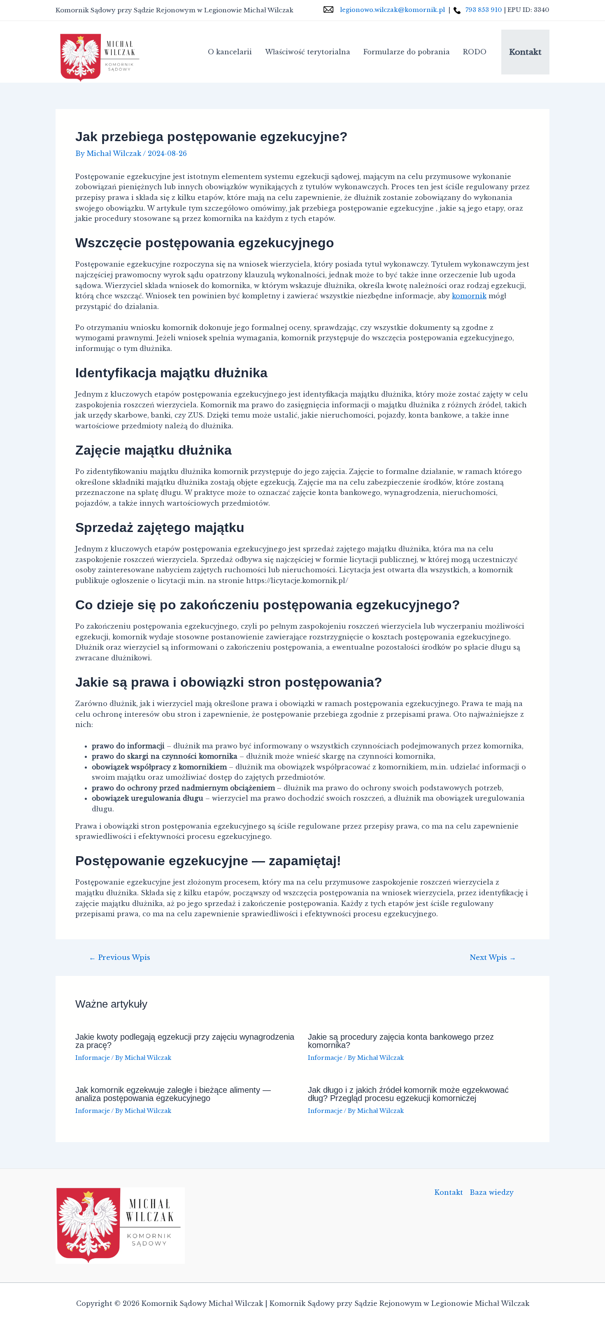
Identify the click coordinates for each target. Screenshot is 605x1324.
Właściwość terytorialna (307, 52)
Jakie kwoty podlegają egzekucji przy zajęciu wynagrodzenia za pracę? (184, 1041)
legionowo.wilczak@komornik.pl (392, 10)
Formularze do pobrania (406, 52)
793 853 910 (483, 10)
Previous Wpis (119, 957)
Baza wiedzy (492, 1192)
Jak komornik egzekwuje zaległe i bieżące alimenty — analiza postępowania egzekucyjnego (173, 1094)
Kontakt (525, 52)
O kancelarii (230, 52)
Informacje (92, 1058)
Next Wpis (493, 957)
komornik (469, 296)
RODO (474, 52)
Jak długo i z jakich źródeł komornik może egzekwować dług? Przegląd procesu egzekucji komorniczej (408, 1094)
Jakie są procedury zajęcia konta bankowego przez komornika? (401, 1041)
